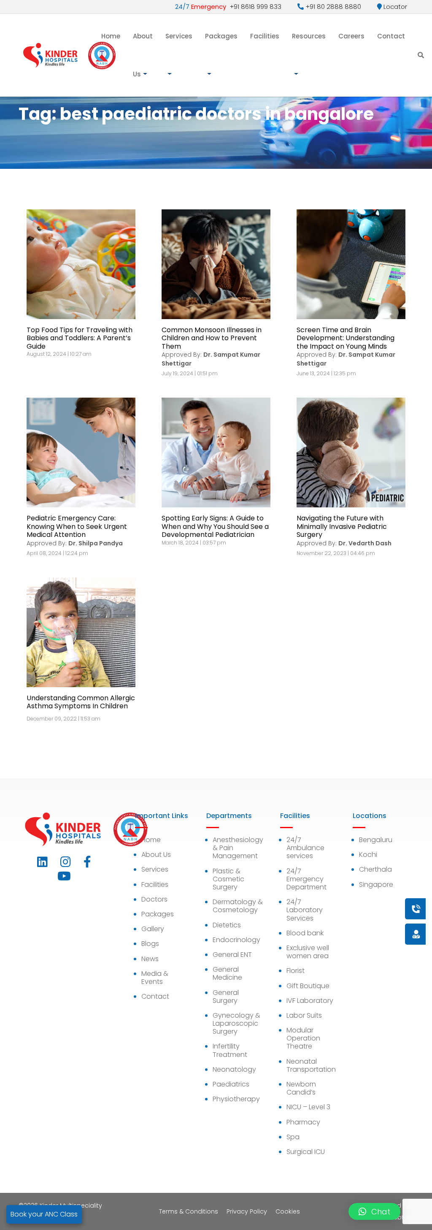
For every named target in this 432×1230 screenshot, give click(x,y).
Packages (221, 36)
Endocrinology (236, 940)
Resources (309, 36)
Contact (391, 36)
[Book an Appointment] (365, 908)
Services (178, 36)
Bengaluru (375, 840)
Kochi (368, 854)
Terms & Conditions (188, 1211)
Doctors (154, 899)
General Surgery (226, 996)
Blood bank (305, 933)
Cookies (287, 1211)
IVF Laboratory (309, 1000)
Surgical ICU (305, 1152)
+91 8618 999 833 (228, 6)
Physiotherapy (236, 1099)
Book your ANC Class (44, 1214)
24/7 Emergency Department (306, 879)
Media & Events (154, 977)
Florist (295, 970)
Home (110, 36)
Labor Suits (304, 1015)
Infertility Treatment (230, 1050)
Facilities (264, 36)
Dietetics (227, 925)
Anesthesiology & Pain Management (238, 848)
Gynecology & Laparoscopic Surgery (236, 1023)
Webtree (400, 1217)
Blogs (150, 943)
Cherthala (375, 869)
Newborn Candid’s (301, 1088)
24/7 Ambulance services (305, 848)
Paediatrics (231, 1084)
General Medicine (227, 973)
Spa (293, 1137)
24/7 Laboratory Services (304, 910)
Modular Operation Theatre (303, 1038)
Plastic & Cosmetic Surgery (228, 879)
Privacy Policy (247, 1211)
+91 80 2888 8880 (332, 6)
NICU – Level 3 (308, 1107)
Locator (394, 6)
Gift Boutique (307, 986)
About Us (143, 55)
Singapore (376, 884)
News (150, 959)
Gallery (152, 929)
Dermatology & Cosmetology (238, 906)
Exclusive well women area (307, 952)
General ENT (232, 954)
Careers (351, 36)
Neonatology (234, 1069)
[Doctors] (387, 934)
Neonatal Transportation (311, 1065)
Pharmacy (303, 1122)
